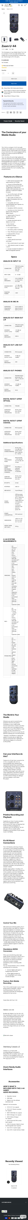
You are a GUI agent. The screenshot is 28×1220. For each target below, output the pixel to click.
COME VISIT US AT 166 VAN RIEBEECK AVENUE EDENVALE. (14, 1)
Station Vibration (11, 1215)
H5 (21, 158)
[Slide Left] (3, 2)
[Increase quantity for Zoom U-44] (13, 73)
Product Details (8, 121)
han (12, 49)
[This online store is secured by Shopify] (4, 1211)
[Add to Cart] (8, 1182)
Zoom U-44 (10, 9)
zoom (6, 49)
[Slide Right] (25, 2)
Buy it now (14, 83)
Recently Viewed (19, 121)
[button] (18, 5)
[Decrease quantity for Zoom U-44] (3, 73)
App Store (8, 1058)
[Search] (18, 5)
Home (3, 9)
